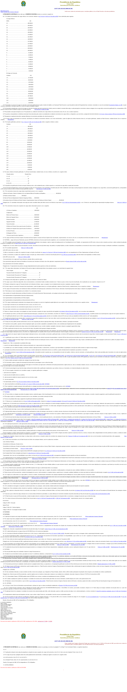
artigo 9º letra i (110, 419)
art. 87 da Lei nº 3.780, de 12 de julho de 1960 (110, 596)
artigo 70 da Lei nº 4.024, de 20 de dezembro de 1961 (77, 313)
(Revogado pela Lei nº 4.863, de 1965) (29, 389)
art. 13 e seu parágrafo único (92, 596)
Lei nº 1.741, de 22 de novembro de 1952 (106, 318)
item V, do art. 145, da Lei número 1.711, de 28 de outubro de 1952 (44, 388)
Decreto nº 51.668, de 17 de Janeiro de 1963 (78, 436)
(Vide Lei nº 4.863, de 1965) (27, 247)
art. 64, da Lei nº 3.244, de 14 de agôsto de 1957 (53, 355)
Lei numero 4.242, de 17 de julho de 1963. (34, 536)
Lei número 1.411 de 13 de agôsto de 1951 (69, 311)
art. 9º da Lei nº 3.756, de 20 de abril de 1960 (106, 355)
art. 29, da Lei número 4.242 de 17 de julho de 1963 (28, 381)
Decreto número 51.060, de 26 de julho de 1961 (76, 261)
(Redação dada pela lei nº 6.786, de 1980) (61, 561)
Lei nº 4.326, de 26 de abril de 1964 (115, 472)
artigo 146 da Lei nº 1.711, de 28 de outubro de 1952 (35, 315)
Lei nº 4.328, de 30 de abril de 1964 (32, 401)
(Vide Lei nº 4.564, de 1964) (39, 414)
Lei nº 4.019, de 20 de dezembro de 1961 (26, 352)
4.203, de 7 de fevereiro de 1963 (63, 498)
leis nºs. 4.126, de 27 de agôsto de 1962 (46, 498)
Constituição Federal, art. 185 (115, 105)
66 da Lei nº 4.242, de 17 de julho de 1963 (19, 597)
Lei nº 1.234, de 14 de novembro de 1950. (62, 553)
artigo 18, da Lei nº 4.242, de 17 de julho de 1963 (28, 405)
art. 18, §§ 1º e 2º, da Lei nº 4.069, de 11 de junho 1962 (32, 384)
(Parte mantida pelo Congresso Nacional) (94, 516)
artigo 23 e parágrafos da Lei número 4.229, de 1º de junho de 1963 (41, 420)
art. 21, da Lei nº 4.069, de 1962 (57, 533)
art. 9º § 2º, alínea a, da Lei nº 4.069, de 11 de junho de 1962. (19, 357)
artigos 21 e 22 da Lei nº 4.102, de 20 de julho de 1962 (94, 419)
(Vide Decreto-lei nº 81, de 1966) (78, 544)
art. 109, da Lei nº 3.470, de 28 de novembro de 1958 (76, 355)
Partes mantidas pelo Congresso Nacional (9, 11)
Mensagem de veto (5, 10)
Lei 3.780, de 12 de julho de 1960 (69, 254)
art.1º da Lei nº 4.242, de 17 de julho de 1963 (48, 16)
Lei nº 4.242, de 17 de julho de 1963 (37, 580)
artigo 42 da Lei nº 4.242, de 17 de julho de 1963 (38, 453)
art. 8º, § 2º (92, 355)
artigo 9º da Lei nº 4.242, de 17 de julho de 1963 (25, 243)
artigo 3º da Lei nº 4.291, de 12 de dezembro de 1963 (56, 528)
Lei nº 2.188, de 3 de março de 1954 (11, 319)
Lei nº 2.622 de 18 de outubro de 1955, (45, 455)
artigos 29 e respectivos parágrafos (66, 420)
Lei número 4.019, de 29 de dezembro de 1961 (100, 493)
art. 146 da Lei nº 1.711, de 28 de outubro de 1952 (75, 541)
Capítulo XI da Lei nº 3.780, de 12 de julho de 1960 (92, 331)
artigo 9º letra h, (63, 419)
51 (8, 597)
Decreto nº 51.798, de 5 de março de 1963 (68, 585)
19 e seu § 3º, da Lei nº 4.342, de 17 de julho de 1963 (73, 401)
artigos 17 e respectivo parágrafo (54, 401)
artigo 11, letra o (20, 420)
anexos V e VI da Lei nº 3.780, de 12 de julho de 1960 (54, 252)
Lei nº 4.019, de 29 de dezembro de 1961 (71, 202)
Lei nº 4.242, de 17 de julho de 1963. (118, 541)
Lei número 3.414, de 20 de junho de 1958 (84, 490)
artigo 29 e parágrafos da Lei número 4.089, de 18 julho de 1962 (45, 419)
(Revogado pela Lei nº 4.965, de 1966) (40, 477)
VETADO (47, 384)
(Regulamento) (109, 331)
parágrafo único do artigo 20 (74, 419)
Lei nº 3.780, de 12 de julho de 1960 (118, 525)
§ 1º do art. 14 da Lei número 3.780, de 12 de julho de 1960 (112, 114)
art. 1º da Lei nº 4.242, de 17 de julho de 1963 (31, 121)
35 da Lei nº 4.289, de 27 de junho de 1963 (84, 420)
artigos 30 (109, 388)
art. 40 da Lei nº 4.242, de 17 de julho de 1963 (55, 450)
